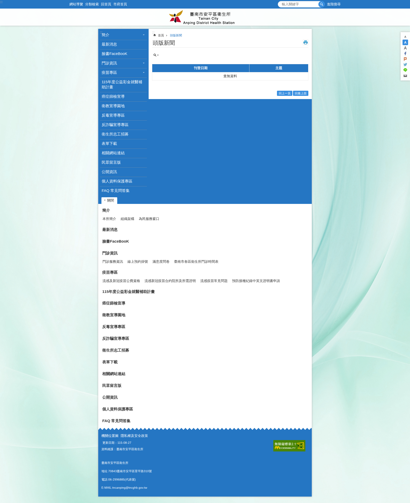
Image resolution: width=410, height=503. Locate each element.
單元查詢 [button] (156, 55)
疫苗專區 (110, 272)
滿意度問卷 (161, 261)
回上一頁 (285, 93)
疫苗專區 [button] (109, 72)
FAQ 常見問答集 (116, 190)
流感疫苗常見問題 (214, 281)
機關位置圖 (110, 436)
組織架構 (127, 219)
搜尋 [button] (321, 4)
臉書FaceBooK (114, 54)
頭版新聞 (176, 35)
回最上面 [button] (301, 93)
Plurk (405, 59)
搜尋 (281, 3)
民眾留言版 (111, 162)
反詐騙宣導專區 (115, 125)
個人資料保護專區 (117, 181)
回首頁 (106, 4)
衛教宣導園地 (113, 106)
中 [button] (405, 42)
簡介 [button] (105, 35)
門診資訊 (110, 253)
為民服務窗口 (149, 219)
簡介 (106, 210)
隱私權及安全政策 (134, 436)
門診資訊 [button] (109, 63)
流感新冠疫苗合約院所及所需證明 (170, 281)
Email (405, 76)
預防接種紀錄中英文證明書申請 (256, 281)
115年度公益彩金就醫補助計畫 (122, 84)
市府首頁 (120, 4)
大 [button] (405, 48)
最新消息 (109, 44)
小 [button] (405, 37)
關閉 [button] (110, 200)
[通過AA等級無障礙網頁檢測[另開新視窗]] (289, 445)
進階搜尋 (334, 4)
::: (1, 2)
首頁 (161, 35)
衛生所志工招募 (115, 134)
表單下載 (109, 143)
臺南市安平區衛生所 (205, 17)
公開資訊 (109, 172)
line (405, 70)
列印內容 (305, 42)
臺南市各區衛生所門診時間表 (196, 261)
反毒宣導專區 (113, 115)
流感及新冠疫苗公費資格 (121, 281)
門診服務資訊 (112, 261)
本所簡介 (109, 219)
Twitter (405, 64)
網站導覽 (76, 4)
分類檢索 (92, 4)
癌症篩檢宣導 (113, 96)
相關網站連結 (113, 153)
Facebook (405, 53)
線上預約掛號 (137, 261)
